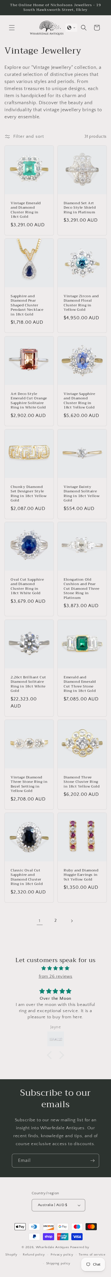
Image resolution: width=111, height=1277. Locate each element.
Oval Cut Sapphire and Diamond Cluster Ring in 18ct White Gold (27, 586)
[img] (55, 968)
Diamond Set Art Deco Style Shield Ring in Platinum (80, 208)
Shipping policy (58, 1263)
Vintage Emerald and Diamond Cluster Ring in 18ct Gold (26, 210)
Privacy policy (62, 1254)
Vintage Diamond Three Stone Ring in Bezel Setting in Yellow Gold (29, 784)
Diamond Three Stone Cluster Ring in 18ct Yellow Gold (81, 782)
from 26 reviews (56, 976)
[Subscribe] (92, 1161)
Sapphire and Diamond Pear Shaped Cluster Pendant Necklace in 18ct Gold (27, 305)
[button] (11, 27)
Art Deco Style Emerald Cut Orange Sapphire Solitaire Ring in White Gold (29, 400)
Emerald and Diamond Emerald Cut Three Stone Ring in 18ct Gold (80, 684)
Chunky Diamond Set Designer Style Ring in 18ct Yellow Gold (28, 493)
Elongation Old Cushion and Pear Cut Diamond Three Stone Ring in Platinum (81, 588)
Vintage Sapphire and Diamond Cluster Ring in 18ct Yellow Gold (79, 400)
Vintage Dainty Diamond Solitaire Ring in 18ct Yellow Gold (81, 493)
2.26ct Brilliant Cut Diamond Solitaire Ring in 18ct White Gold (28, 684)
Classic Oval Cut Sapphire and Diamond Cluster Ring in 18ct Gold (27, 877)
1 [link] (40, 920)
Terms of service (92, 1254)
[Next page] (71, 920)
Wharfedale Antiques (52, 1247)
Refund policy (34, 1254)
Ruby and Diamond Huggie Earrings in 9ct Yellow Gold (81, 875)
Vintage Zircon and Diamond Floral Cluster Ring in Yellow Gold (81, 303)
